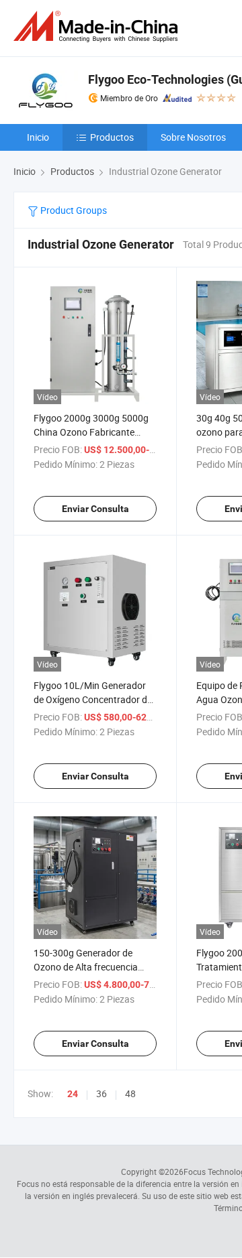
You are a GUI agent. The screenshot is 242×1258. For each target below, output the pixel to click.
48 (130, 1093)
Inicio (38, 137)
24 (72, 1093)
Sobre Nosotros (193, 137)
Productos (112, 137)
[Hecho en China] (98, 26)
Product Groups (72, 210)
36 (101, 1093)
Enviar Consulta (95, 508)
